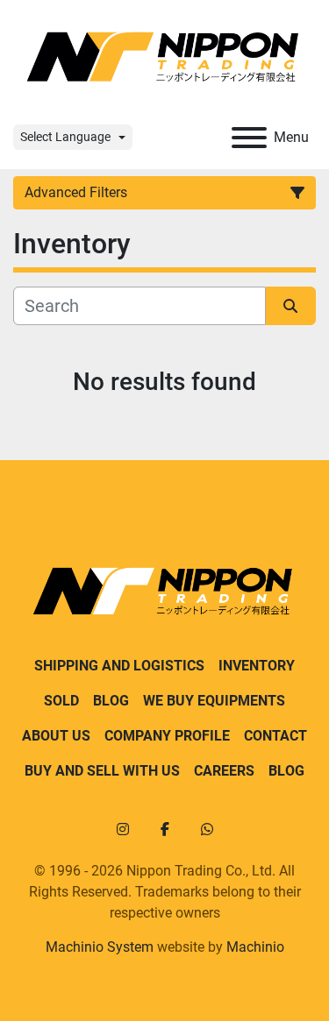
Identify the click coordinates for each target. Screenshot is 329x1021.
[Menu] (249, 137)
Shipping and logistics (119, 665)
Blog (111, 700)
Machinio (255, 947)
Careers (224, 770)
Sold (61, 700)
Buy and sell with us (102, 770)
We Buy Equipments (214, 700)
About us (56, 735)
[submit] (291, 306)
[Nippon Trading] (164, 590)
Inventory (256, 665)
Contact (275, 735)
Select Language (65, 137)
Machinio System (100, 947)
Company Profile (167, 735)
